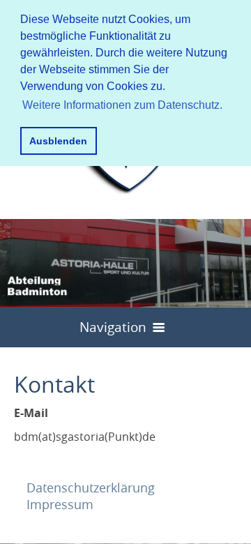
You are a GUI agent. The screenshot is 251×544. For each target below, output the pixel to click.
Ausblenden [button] (58, 140)
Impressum (59, 504)
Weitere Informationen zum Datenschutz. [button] (122, 105)
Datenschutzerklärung (90, 487)
